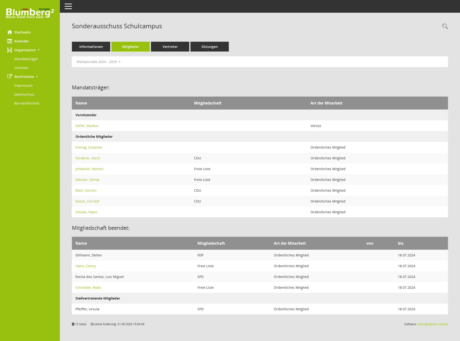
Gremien (21, 67)
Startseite (22, 32)
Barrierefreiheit (26, 103)
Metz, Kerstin (86, 190)
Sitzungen (209, 46)
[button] (30, 50)
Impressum (23, 85)
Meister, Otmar (87, 179)
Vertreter (170, 46)
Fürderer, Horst (87, 158)
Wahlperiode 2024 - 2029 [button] (97, 61)
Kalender (21, 41)
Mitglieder (130, 46)
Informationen (91, 46)
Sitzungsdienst (433, 324)
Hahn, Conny (85, 266)
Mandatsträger (26, 59)
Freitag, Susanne (88, 147)
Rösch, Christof (87, 201)
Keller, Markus (86, 125)
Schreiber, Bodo (88, 287)
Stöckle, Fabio (86, 212)
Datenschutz (24, 94)
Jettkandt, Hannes (89, 169)
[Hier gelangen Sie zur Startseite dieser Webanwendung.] (30, 13)
